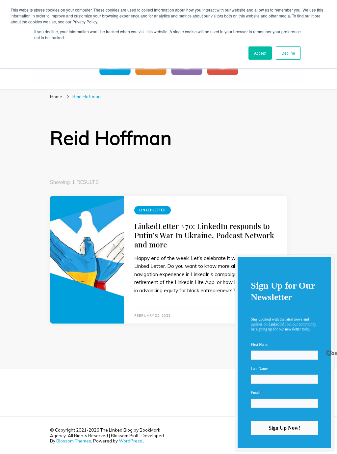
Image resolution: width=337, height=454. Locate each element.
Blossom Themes (73, 440)
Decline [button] (288, 53)
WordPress (130, 440)
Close (329, 353)
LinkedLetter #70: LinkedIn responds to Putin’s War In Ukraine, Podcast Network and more (204, 235)
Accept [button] (260, 53)
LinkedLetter (152, 210)
